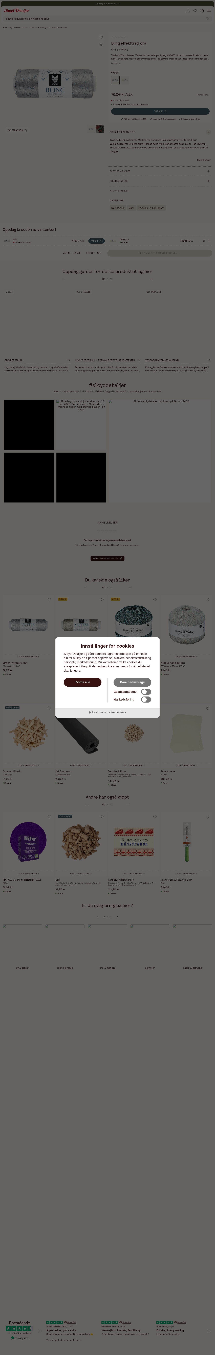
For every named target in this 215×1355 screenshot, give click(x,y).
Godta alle (82, 682)
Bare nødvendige (132, 682)
